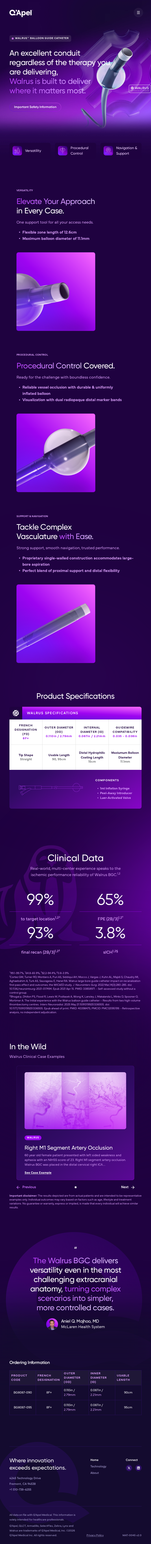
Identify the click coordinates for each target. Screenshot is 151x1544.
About (94, 1473)
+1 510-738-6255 (20, 1490)
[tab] (75, 1187)
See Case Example (38, 1173)
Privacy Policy (95, 1535)
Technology (98, 1466)
